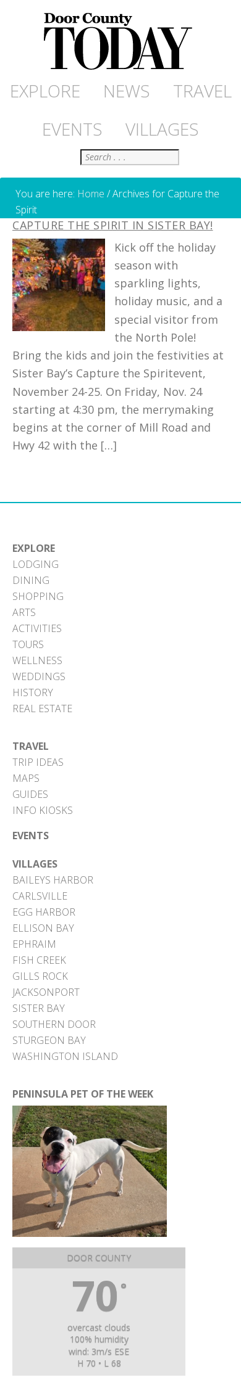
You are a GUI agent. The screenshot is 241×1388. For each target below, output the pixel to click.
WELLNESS (37, 660)
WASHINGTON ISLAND (65, 1056)
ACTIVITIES (37, 628)
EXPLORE (33, 548)
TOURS (28, 644)
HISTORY (32, 692)
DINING (30, 580)
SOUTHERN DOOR (54, 1024)
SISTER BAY (38, 1008)
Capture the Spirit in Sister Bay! (112, 225)
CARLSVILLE (39, 896)
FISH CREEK (39, 960)
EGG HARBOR (43, 912)
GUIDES (30, 794)
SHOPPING (38, 596)
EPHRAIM (34, 944)
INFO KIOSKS (42, 810)
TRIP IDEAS (38, 762)
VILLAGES (34, 864)
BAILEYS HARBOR (52, 880)
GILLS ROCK (40, 976)
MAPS (26, 778)
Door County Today (120, 42)
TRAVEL (30, 746)
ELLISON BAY (43, 928)
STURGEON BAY (49, 1040)
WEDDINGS (39, 676)
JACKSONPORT (46, 992)
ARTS (24, 612)
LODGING (35, 564)
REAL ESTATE (42, 708)
